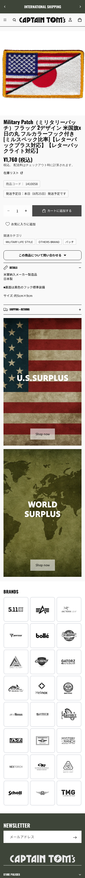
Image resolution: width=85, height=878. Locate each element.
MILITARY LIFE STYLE (19, 242)
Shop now (43, 434)
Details (13, 268)
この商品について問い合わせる (40, 255)
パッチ (69, 242)
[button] (79, 841)
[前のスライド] (5, 6)
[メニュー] (5, 20)
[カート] (80, 20)
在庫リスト (11, 173)
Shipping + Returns (20, 309)
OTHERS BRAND (49, 242)
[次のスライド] (80, 6)
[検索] (14, 20)
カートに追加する (59, 210)
